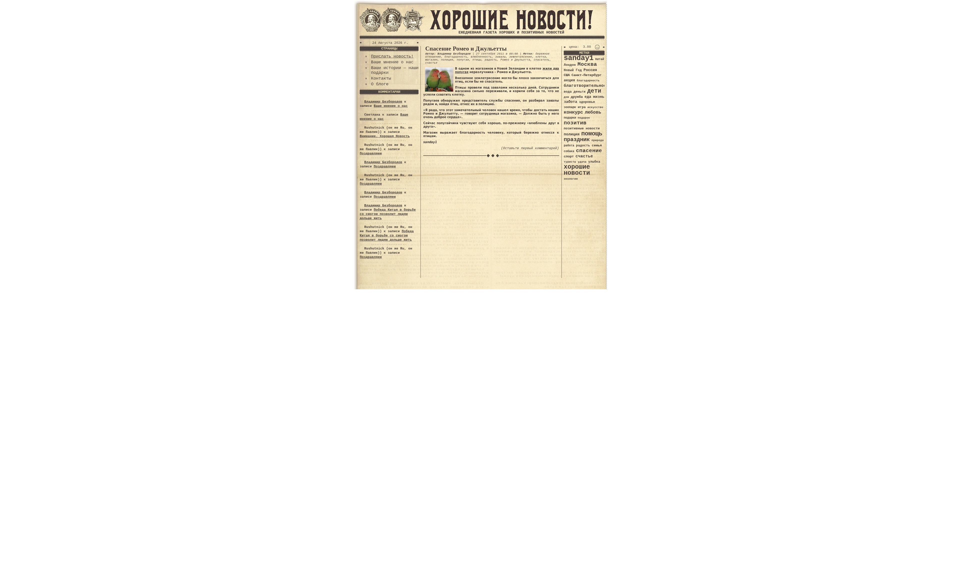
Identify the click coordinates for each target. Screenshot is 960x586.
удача (582, 161)
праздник (577, 140)
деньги (580, 92)
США (567, 75)
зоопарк (570, 107)
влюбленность (481, 56)
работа (569, 145)
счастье (431, 62)
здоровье (587, 102)
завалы (500, 56)
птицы (476, 59)
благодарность (455, 56)
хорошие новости (577, 170)
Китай (599, 59)
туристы (570, 161)
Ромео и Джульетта (515, 59)
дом (566, 97)
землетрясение (520, 56)
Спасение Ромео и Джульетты (466, 48)
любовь (593, 112)
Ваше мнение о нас (392, 62)
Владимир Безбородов (383, 102)
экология (571, 178)
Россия (590, 70)
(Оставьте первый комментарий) (530, 148)
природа (598, 140)
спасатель (542, 59)
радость (491, 59)
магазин (431, 59)
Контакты (381, 78)
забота (570, 102)
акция (569, 80)
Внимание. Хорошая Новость (385, 136)
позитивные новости (582, 128)
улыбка (594, 162)
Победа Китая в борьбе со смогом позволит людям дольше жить (388, 214)
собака (569, 151)
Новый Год (573, 70)
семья (597, 145)
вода (568, 92)
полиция (447, 59)
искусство (595, 107)
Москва (587, 64)
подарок (584, 117)
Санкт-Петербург (587, 75)
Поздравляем (371, 153)
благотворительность (587, 85)
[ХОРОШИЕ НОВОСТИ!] (511, 29)
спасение (589, 151)
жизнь (598, 97)
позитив (575, 123)
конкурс (573, 112)
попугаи (463, 59)
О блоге (379, 84)
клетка (541, 56)
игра (582, 107)
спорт (569, 156)
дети (594, 91)
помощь (591, 133)
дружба (577, 97)
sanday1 (579, 58)
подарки (570, 118)
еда (587, 97)
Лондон (570, 65)
